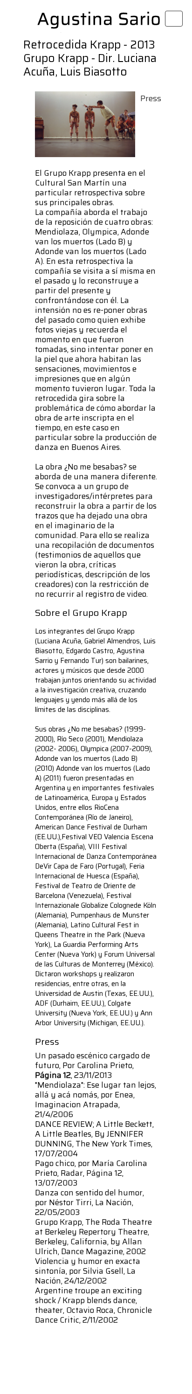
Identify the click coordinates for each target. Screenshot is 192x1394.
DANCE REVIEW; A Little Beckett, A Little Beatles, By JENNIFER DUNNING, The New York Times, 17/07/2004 (94, 1138)
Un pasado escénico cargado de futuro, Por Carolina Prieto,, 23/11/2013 (92, 1065)
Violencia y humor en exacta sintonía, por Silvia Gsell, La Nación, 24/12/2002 (87, 1271)
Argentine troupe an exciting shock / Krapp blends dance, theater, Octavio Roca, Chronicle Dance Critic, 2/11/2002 (93, 1305)
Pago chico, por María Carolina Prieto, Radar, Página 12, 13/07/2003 (91, 1173)
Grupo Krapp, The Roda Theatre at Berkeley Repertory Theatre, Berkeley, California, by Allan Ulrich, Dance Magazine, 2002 (93, 1236)
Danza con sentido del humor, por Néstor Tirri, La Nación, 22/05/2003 (89, 1202)
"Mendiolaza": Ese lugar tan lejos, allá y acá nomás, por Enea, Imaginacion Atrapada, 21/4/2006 (95, 1099)
